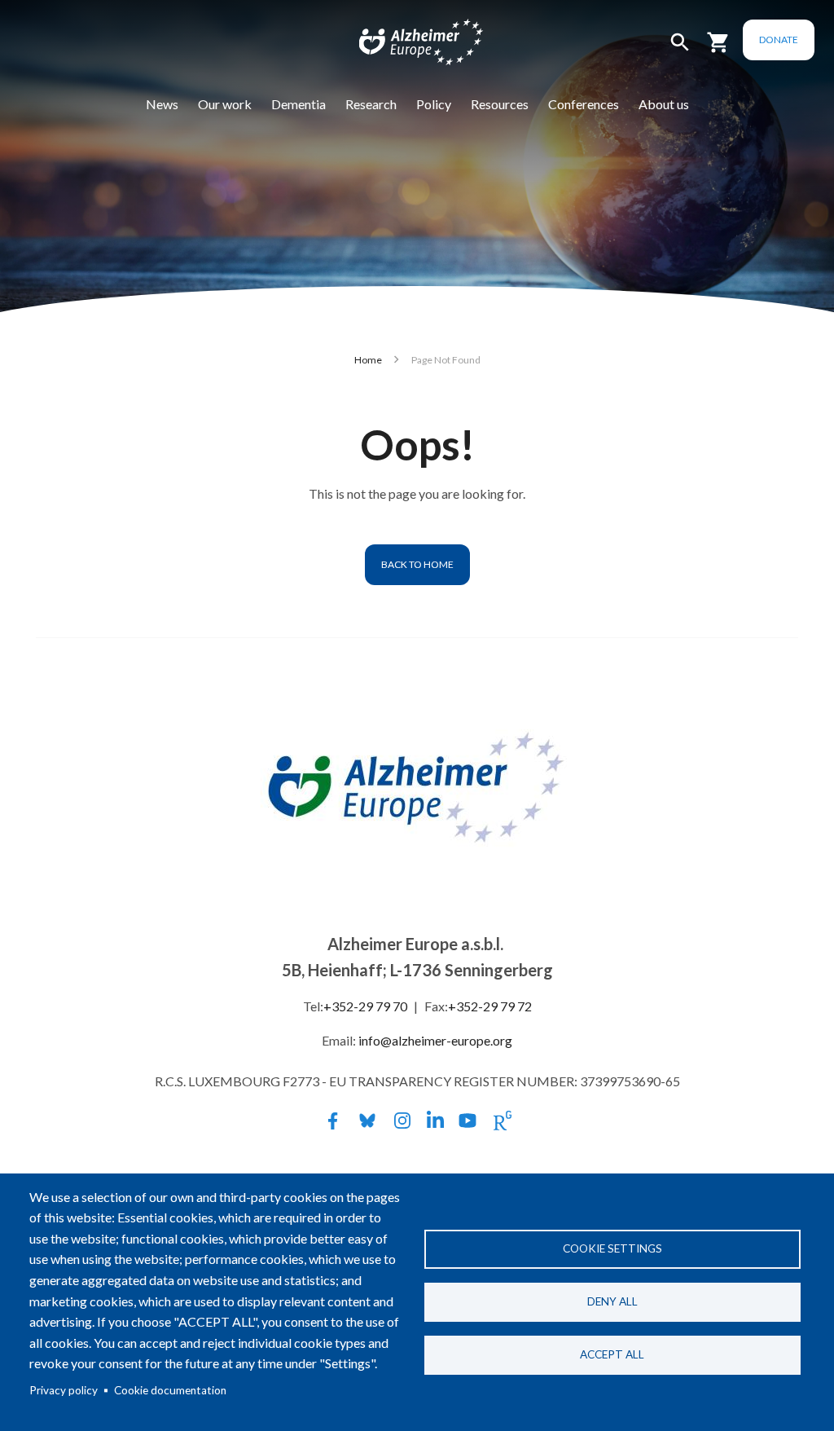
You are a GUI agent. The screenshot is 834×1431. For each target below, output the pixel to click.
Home (368, 360)
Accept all (612, 1354)
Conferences (583, 104)
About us (664, 104)
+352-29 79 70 (365, 1006)
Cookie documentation (170, 1390)
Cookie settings (612, 1248)
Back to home (417, 564)
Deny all (612, 1301)
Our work (225, 104)
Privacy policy (63, 1390)
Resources (500, 104)
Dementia (298, 104)
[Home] (410, 46)
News (162, 104)
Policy (433, 104)
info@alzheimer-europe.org (435, 1040)
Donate (778, 39)
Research (371, 104)
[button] (680, 49)
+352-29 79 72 (490, 1006)
